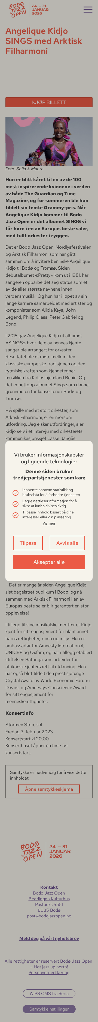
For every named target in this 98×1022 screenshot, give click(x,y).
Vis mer (49, 523)
